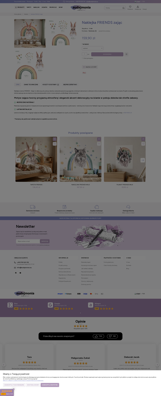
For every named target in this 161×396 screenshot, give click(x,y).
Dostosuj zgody (33, 385)
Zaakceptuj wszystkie (50, 385)
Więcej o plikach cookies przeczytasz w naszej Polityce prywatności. (23, 380)
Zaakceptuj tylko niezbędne (14, 385)
